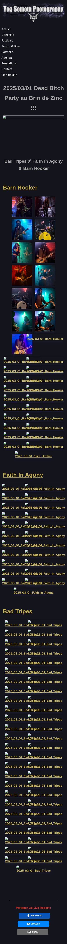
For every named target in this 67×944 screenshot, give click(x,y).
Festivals (7, 40)
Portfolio (7, 52)
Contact (6, 69)
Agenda (6, 57)
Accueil (6, 29)
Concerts (7, 34)
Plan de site (9, 75)
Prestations (9, 63)
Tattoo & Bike (10, 46)
